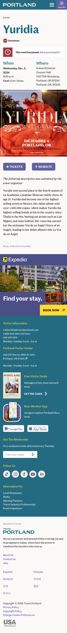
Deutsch (8, 579)
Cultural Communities (20, 246)
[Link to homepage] (19, 5)
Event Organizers (12, 508)
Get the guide (33, 393)
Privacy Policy (11, 607)
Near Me (61, 7)
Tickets (16, 167)
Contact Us (9, 559)
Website (45, 167)
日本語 (37, 579)
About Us (8, 555)
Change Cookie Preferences (19, 615)
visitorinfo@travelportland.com (20, 329)
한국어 (7, 593)
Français (38, 572)
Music (6, 246)
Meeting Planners (12, 500)
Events (6, 17)
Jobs (5, 563)
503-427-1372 (10, 337)
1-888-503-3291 (11, 333)
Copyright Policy (12, 611)
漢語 (36, 586)
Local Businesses (12, 492)
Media (6, 496)
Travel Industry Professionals (19, 504)
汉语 (5, 586)
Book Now (51, 310)
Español (7, 572)
